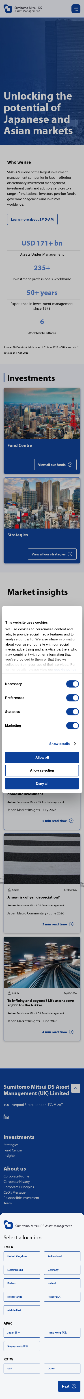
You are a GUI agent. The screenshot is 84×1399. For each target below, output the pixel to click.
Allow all (42, 757)
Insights (9, 1155)
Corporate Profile (16, 1176)
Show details (59, 744)
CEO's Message (15, 1192)
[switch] (72, 697)
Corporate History (17, 1181)
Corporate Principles (19, 1187)
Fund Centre (13, 1150)
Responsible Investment (21, 1197)
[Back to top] (75, 1088)
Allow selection (42, 770)
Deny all (42, 783)
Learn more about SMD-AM (32, 219)
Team (8, 1203)
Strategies (11, 1144)
